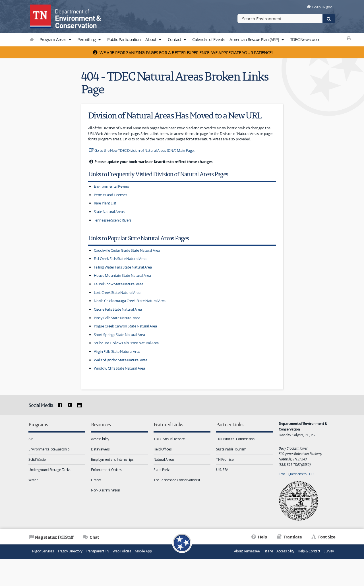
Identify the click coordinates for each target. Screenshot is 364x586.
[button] (70, 39)
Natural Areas (164, 459)
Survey (329, 551)
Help (262, 537)
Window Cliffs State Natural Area (119, 368)
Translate (292, 537)
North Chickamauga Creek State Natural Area (130, 300)
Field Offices (162, 449)
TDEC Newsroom (305, 39)
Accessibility (100, 439)
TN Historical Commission (235, 439)
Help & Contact (309, 551)
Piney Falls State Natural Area (117, 317)
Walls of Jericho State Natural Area (120, 359)
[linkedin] (79, 405)
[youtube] (70, 405)
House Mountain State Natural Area (122, 275)
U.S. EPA (222, 469)
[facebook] (60, 405)
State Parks (162, 469)
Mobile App (143, 551)
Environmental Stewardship (48, 449)
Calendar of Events (208, 39)
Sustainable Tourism (231, 449)
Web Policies (122, 551)
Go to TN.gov (322, 6)
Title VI (268, 551)
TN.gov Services (42, 551)
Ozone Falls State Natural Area (118, 309)
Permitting (87, 39)
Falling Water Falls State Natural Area (123, 267)
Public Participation (124, 39)
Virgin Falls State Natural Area (117, 351)
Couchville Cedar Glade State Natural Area (127, 250)
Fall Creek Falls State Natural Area (120, 258)
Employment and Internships (112, 459)
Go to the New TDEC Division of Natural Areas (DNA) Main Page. (144, 150)
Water (33, 480)
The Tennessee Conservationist (177, 480)
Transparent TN (97, 551)
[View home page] (41, 15)
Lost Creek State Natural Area (117, 292)
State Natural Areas (109, 211)
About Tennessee (247, 551)
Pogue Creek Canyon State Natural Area (125, 326)
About (151, 39)
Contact (175, 39)
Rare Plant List (105, 203)
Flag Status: (54, 537)
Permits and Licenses (110, 194)
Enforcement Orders (106, 469)
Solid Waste (37, 459)
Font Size (326, 537)
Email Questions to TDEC (297, 474)
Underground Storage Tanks (49, 469)
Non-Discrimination (105, 490)
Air (30, 439)
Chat (94, 537)
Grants (96, 480)
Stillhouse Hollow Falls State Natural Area (126, 342)
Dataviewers (100, 449)
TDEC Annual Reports (169, 439)
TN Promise (224, 459)
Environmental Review (112, 186)
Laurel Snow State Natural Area (118, 283)
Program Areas (53, 39)
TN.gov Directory (69, 551)
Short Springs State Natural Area (119, 334)
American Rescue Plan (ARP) (254, 39)
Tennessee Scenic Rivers (112, 220)
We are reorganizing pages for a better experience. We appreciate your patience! (186, 52)
